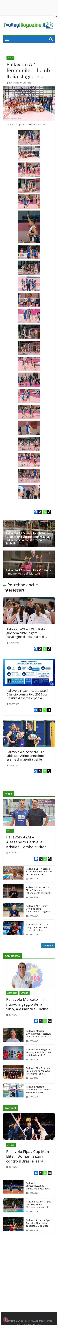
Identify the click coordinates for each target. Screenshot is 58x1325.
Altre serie (12, 993)
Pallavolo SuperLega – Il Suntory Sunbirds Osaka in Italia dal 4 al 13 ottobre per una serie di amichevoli (38, 1052)
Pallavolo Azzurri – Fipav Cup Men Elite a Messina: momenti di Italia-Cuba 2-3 (38, 1204)
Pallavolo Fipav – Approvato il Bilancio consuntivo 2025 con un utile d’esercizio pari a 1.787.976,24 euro (27, 696)
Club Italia (27, 82)
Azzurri (10, 1145)
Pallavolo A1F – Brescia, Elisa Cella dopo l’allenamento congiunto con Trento (38, 890)
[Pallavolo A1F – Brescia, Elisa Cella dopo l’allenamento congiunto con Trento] (13, 892)
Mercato (24, 993)
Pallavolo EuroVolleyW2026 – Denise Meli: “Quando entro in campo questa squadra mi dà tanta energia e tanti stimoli (37, 1186)
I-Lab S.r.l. (28, 1320)
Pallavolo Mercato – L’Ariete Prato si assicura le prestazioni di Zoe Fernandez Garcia (39, 1034)
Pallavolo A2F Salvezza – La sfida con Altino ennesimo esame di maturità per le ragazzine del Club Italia (25, 757)
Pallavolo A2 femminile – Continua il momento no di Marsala (28, 571)
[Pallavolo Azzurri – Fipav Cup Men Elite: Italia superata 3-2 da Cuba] (13, 1225)
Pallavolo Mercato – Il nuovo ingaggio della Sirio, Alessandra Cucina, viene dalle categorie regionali (27, 1004)
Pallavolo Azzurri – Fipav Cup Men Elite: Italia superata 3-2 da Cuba (38, 1223)
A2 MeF (10, 58)
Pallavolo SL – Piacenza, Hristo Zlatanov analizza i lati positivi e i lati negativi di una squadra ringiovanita (39, 871)
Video (9, 831)
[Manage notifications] (5, 1319)
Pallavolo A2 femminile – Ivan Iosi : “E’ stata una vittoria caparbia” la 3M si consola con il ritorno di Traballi (29, 538)
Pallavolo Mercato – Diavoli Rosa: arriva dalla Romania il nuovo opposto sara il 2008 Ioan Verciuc (39, 1089)
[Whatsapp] (45, 512)
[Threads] (49, 512)
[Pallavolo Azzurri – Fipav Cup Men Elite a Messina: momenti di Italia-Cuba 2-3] (13, 1206)
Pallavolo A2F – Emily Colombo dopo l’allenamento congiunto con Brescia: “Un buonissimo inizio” (38, 909)
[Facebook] (36, 512)
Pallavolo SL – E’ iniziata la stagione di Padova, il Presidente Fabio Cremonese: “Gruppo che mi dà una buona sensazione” (39, 1071)
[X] (40, 512)
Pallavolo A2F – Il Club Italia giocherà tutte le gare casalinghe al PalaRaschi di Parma (25, 635)
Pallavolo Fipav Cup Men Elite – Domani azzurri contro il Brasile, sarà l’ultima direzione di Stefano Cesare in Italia (27, 1156)
